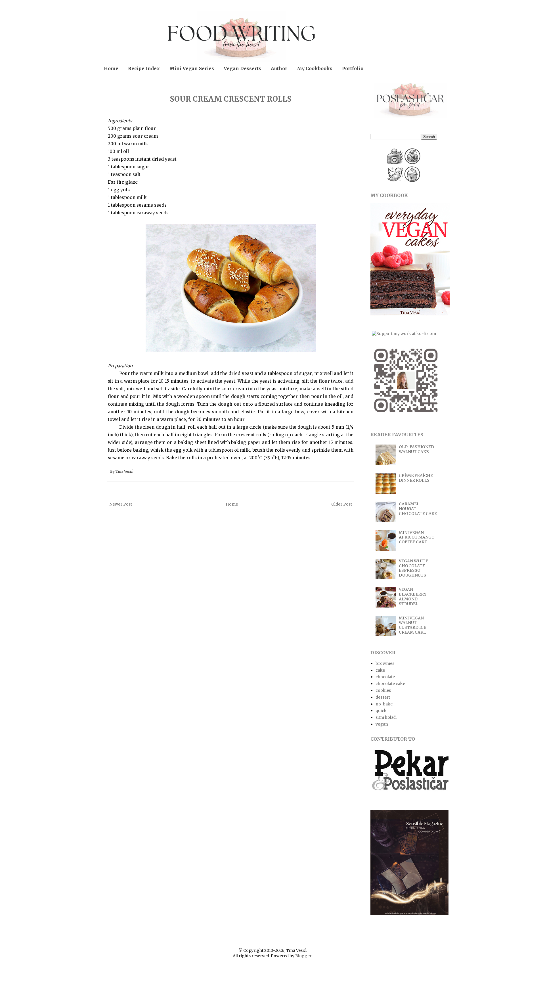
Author (279, 68)
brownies (385, 663)
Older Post (341, 504)
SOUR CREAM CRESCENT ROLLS (231, 99)
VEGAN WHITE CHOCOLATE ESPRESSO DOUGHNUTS (413, 568)
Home (111, 68)
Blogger (303, 955)
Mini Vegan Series (191, 68)
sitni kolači (386, 717)
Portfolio (352, 68)
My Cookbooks (314, 68)
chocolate (385, 676)
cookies (383, 690)
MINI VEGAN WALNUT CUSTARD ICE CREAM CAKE (412, 625)
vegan (382, 724)
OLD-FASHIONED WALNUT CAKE (416, 449)
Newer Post (120, 504)
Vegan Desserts (242, 68)
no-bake (384, 704)
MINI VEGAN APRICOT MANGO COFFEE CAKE (417, 537)
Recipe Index (144, 68)
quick (381, 710)
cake (380, 670)
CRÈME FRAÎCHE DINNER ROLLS (416, 478)
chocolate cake (390, 683)
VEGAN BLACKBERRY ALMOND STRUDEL (412, 596)
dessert (383, 697)
